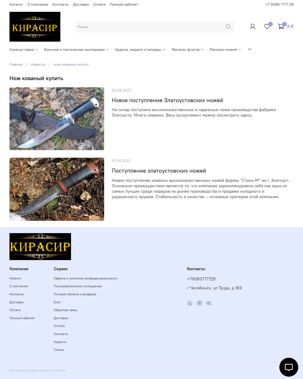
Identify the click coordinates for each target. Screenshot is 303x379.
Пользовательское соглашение (78, 286)
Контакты (60, 4)
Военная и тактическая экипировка (74, 49)
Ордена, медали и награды (138, 49)
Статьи (59, 350)
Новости (38, 64)
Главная (15, 64)
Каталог (16, 4)
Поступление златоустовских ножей (159, 170)
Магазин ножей (223, 49)
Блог (57, 302)
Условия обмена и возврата (75, 294)
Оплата (99, 4)
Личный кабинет (124, 4)
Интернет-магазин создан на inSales (37, 370)
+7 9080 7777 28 (280, 4)
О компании (37, 4)
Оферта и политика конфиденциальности (85, 278)
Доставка (81, 4)
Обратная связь (65, 310)
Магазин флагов (186, 49)
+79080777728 (201, 279)
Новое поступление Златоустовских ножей (167, 100)
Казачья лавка (21, 49)
